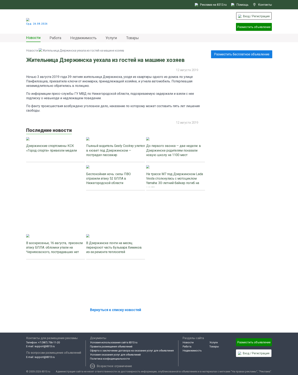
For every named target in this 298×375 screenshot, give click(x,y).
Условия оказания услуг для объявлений (115, 354)
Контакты (265, 4)
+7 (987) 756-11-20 (49, 342)
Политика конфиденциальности (110, 358)
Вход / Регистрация (256, 16)
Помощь (242, 4)
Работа (55, 38)
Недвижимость (83, 38)
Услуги (111, 38)
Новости (33, 38)
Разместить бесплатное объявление (241, 54)
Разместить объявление (254, 27)
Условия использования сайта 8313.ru (113, 342)
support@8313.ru (44, 346)
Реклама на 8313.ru (213, 4)
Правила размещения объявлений (111, 346)
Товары (132, 38)
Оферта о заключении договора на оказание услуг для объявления (132, 350)
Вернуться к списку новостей (115, 310)
